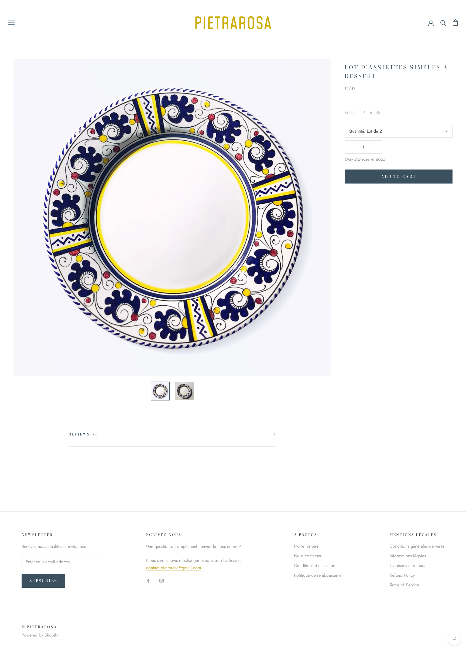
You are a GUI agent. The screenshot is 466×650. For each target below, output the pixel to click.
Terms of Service (404, 585)
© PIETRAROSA (39, 627)
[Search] (443, 22)
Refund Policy (402, 575)
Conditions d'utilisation (314, 565)
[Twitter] (371, 113)
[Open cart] (455, 22)
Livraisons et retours (407, 565)
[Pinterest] (378, 113)
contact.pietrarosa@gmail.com (173, 568)
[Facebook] (364, 113)
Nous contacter (307, 556)
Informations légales (408, 556)
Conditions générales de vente (417, 546)
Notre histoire (306, 546)
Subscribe (43, 581)
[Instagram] (161, 580)
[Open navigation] (11, 22)
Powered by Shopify (40, 635)
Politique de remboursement (319, 575)
